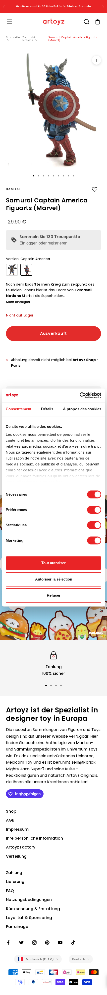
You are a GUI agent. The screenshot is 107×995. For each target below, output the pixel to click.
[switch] (94, 510)
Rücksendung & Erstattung (33, 909)
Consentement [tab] (18, 409)
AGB (10, 820)
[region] (53, 663)
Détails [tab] (47, 409)
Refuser (53, 595)
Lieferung (15, 881)
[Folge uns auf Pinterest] (47, 942)
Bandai (13, 189)
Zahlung (14, 872)
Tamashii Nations (29, 38)
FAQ (10, 891)
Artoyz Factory (20, 847)
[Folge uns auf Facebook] (8, 942)
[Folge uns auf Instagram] (34, 942)
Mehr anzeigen (18, 301)
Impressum (17, 829)
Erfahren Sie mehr (79, 6)
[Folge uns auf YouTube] (60, 942)
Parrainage (17, 926)
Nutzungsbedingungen (29, 899)
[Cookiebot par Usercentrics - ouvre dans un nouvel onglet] (79, 395)
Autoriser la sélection (53, 579)
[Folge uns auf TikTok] (73, 942)
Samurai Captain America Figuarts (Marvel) (72, 38)
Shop (11, 811)
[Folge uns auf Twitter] (21, 942)
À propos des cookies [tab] (82, 409)
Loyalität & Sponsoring (29, 918)
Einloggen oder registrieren (43, 243)
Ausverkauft (53, 333)
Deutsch (78, 959)
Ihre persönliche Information (34, 838)
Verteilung (16, 856)
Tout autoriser (53, 563)
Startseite (13, 37)
